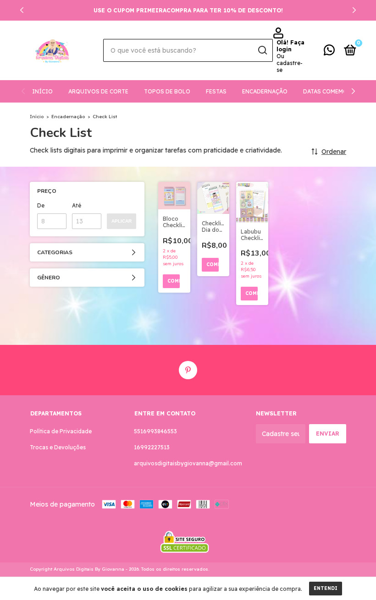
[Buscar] (262, 50)
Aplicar (121, 221)
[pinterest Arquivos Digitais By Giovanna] (188, 370)
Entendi (325, 588)
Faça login (290, 46)
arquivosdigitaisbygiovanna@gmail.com (188, 463)
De (40, 205)
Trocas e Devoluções (58, 447)
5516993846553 (155, 431)
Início (42, 91)
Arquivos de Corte (98, 91)
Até (76, 205)
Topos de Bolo (167, 91)
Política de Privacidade (61, 431)
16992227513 (152, 447)
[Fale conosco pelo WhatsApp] (329, 52)
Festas (216, 91)
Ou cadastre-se (289, 63)
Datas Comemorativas (337, 91)
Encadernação (265, 91)
